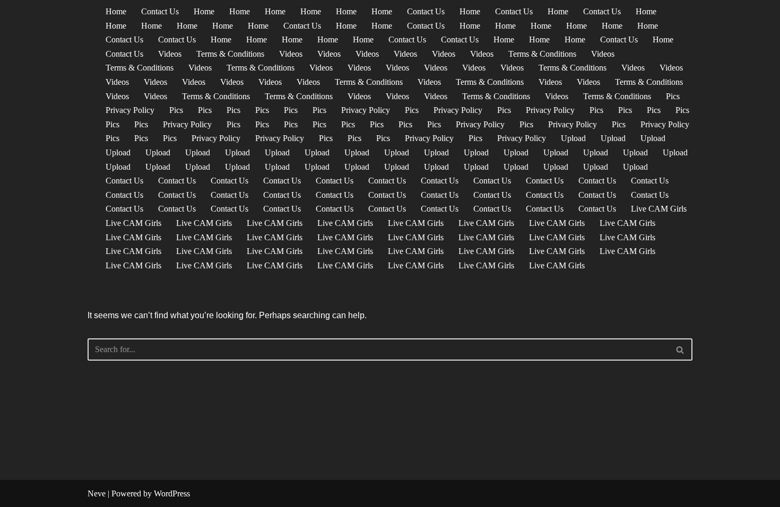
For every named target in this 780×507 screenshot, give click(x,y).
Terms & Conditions (230, 53)
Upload (573, 138)
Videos (169, 53)
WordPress (172, 493)
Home (116, 11)
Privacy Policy (130, 110)
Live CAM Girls (659, 208)
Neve (97, 493)
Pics (673, 96)
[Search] (680, 349)
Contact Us (160, 11)
